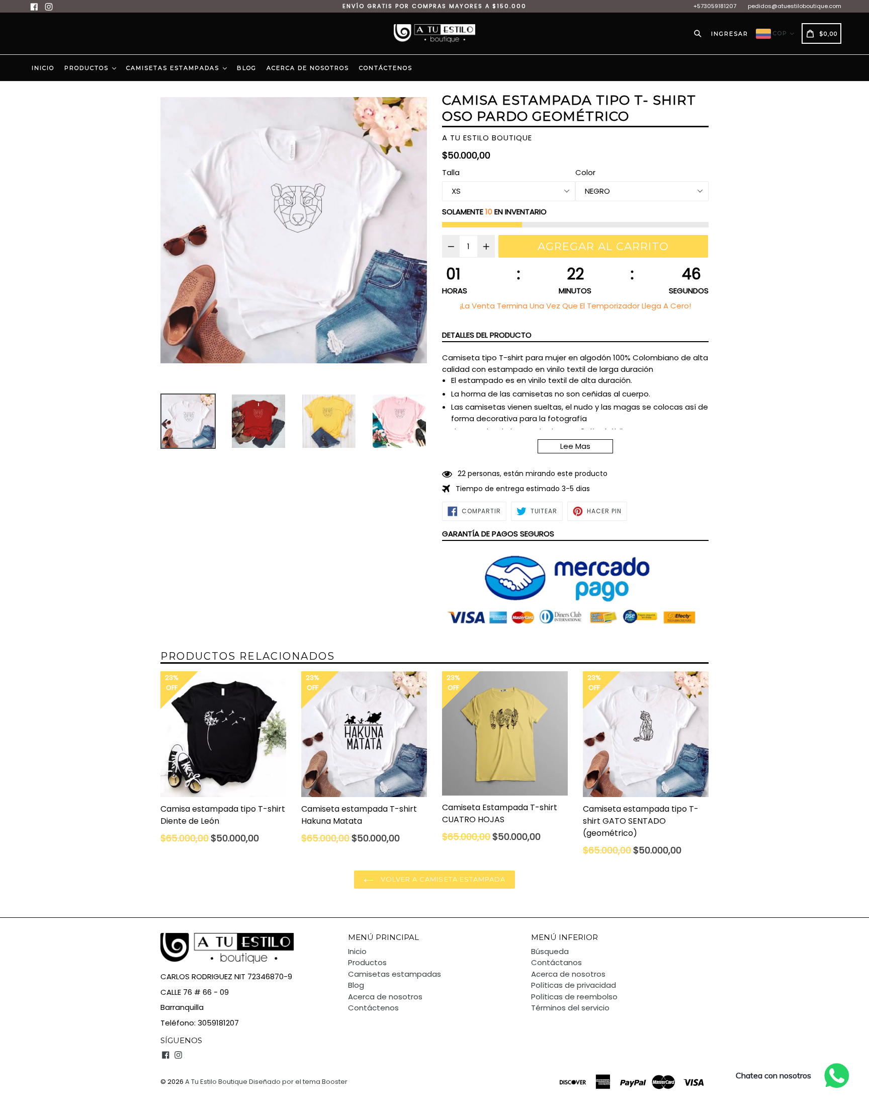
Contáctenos (385, 67)
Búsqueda (550, 951)
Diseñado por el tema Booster (298, 1081)
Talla (451, 172)
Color (585, 172)
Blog (246, 67)
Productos (87, 67)
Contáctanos (556, 962)
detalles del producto (487, 335)
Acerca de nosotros (308, 67)
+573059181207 (714, 6)
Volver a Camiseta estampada (442, 879)
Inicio (43, 67)
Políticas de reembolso (574, 996)
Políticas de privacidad (573, 985)
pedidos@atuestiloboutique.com (794, 6)
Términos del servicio (570, 1007)
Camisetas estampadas (174, 67)
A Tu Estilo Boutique (216, 1081)
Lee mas (575, 446)
